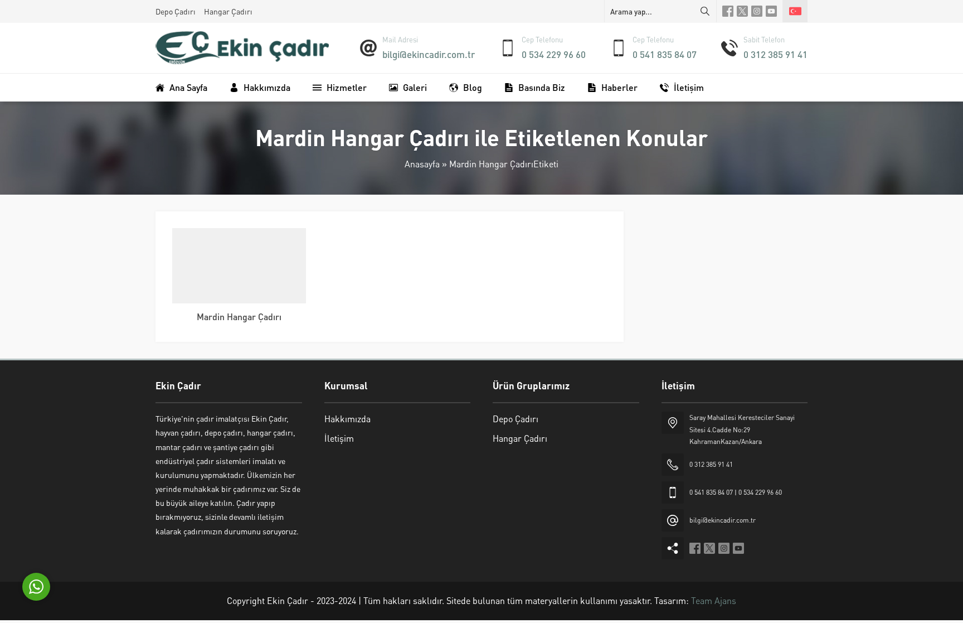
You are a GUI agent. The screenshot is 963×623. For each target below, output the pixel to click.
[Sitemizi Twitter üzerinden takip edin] (742, 11)
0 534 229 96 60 (554, 54)
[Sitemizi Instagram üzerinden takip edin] (756, 11)
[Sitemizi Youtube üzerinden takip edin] (771, 11)
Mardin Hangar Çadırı (239, 316)
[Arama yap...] (705, 11)
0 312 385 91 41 (775, 54)
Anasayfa (422, 164)
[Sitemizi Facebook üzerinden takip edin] (727, 11)
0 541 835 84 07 (665, 54)
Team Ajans (713, 600)
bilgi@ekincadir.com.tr (428, 54)
